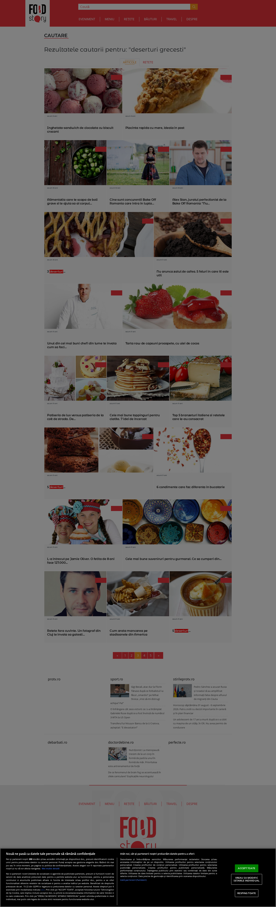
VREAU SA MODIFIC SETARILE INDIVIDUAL (246, 879)
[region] (138, 877)
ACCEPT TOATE (246, 868)
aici (43, 889)
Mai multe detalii (50, 868)
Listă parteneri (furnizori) (133, 879)
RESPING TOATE (246, 893)
